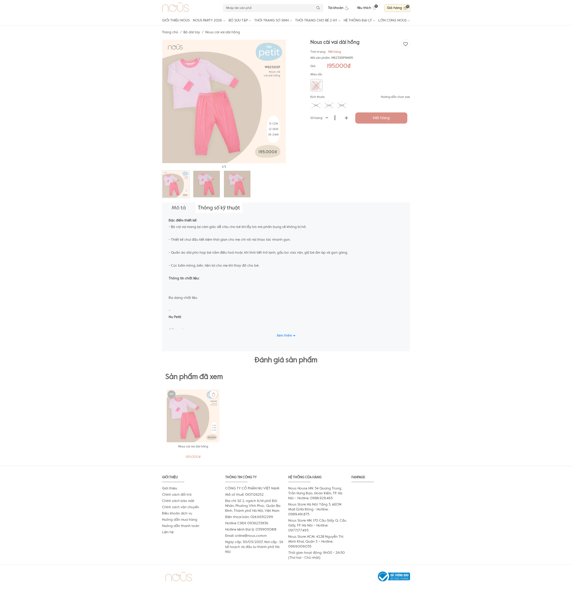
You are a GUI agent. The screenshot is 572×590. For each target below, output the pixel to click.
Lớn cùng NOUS (392, 20)
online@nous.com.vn (251, 536)
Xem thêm (284, 335)
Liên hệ (168, 532)
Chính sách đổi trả (176, 495)
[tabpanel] (193, 425)
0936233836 (257, 523)
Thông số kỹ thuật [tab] (219, 208)
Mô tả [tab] (179, 208)
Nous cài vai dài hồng (193, 446)
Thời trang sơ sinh (271, 20)
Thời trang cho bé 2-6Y (316, 20)
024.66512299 (261, 517)
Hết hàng (381, 118)
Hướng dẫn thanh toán (180, 526)
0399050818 (266, 529)
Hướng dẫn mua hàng (179, 520)
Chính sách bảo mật (178, 501)
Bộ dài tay (191, 32)
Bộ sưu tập (238, 20)
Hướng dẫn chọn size (395, 97)
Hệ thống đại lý (358, 20)
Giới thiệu (169, 488)
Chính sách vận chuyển (180, 507)
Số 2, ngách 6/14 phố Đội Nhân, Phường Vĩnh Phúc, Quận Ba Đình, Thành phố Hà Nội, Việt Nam (252, 506)
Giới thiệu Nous (176, 20)
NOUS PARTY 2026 (207, 20)
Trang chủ (170, 32)
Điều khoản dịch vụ (177, 513)
